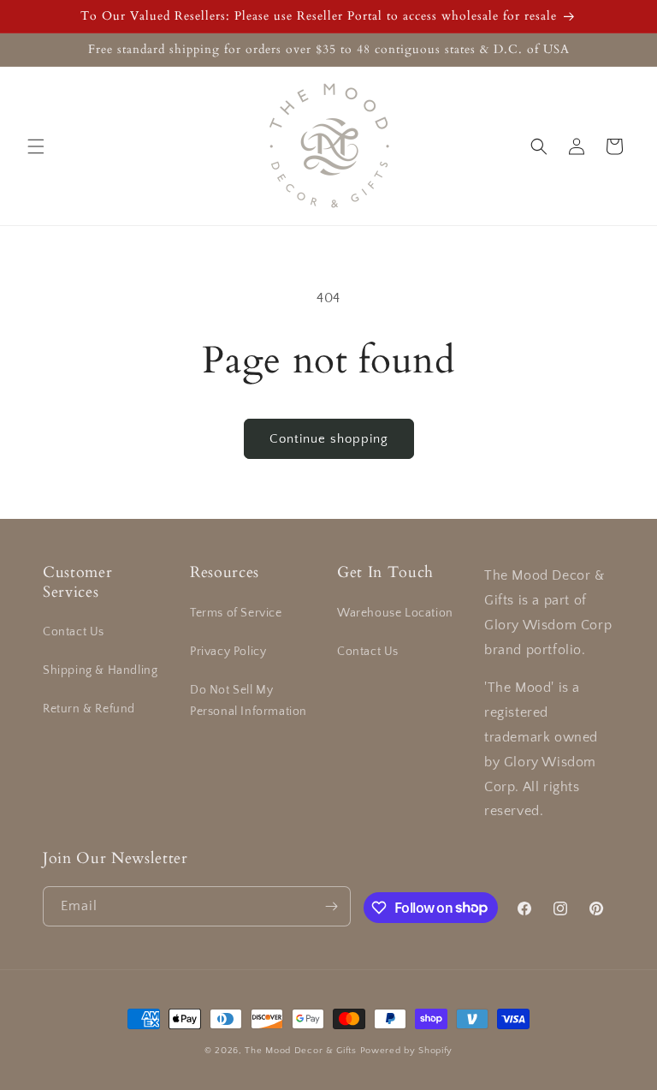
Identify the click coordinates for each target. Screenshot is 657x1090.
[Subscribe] (331, 906)
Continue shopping (328, 439)
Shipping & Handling (100, 670)
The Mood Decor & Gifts (300, 1050)
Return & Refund (89, 709)
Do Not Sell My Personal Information (248, 700)
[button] (36, 146)
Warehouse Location (395, 613)
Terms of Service (236, 613)
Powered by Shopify (406, 1050)
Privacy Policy (228, 651)
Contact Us (73, 632)
